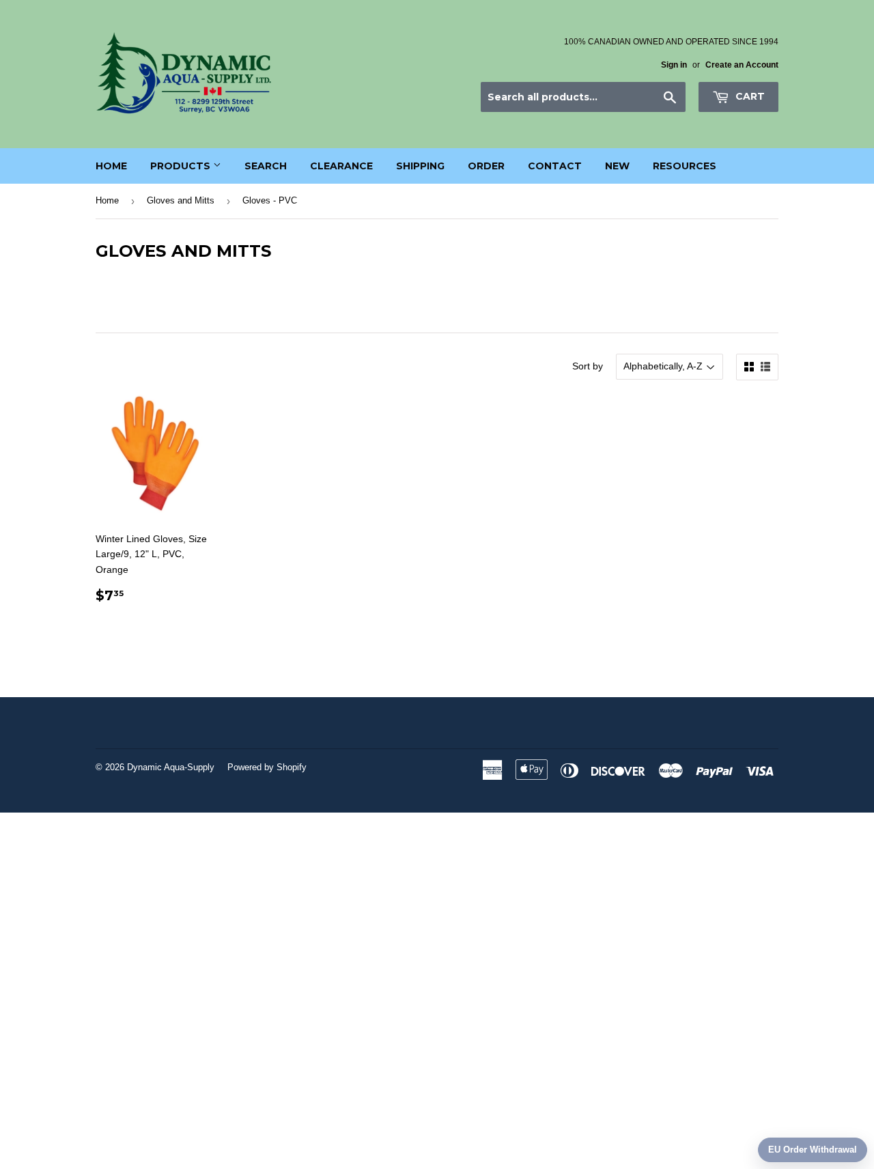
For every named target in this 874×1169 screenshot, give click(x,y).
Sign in (674, 65)
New (617, 166)
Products (181, 166)
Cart (749, 96)
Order (486, 166)
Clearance (341, 166)
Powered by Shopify (267, 767)
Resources (684, 166)
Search (265, 166)
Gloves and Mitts (180, 200)
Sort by (587, 366)
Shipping (420, 166)
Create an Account (741, 65)
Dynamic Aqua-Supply (170, 767)
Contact (555, 166)
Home (111, 166)
